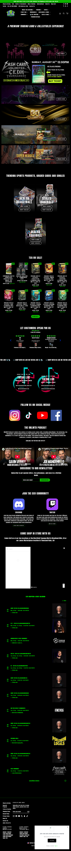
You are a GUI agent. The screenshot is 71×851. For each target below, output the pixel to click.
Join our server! (18, 525)
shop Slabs (24, 206)
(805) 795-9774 (7, 823)
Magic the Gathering (27, 10)
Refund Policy (6, 814)
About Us (47, 4)
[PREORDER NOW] (35, 114)
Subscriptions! (40, 4)
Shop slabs (35, 239)
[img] (35, 330)
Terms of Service (7, 809)
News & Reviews (32, 4)
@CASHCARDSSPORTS (48, 385)
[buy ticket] (35, 49)
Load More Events (34, 781)
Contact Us (32, 6)
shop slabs (47, 206)
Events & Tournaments (20, 4)
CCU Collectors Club (23, 6)
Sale (13, 4)
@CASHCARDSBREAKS (48, 389)
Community (24, 14)
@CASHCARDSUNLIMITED (24, 385)
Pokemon (38, 10)
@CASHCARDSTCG (23, 389)
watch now (52, 523)
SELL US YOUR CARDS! (12, 6)
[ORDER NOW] (35, 94)
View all (35, 316)
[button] (11, 340)
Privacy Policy (6, 816)
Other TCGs (24, 12)
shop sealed (24, 210)
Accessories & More (44, 12)
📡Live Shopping (34, 14)
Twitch (4, 6)
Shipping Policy (6, 811)
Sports (46, 10)
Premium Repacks (35, 17)
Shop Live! (53, 4)
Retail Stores (45, 14)
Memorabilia (33, 12)
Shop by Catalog (7, 4)
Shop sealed (47, 210)
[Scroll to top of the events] (65, 781)
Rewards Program (5, 806)
